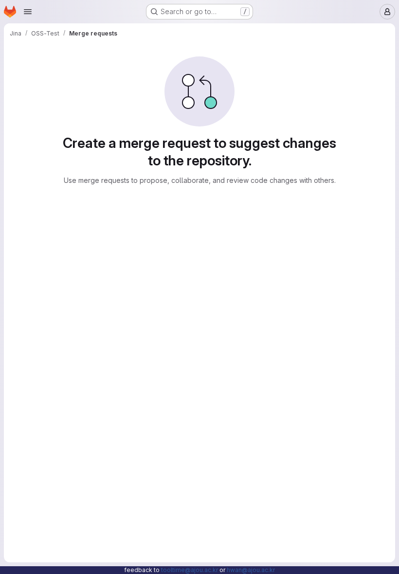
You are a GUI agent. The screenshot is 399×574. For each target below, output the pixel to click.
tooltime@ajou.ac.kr (189, 570)
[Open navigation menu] (28, 11)
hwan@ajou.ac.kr (251, 570)
